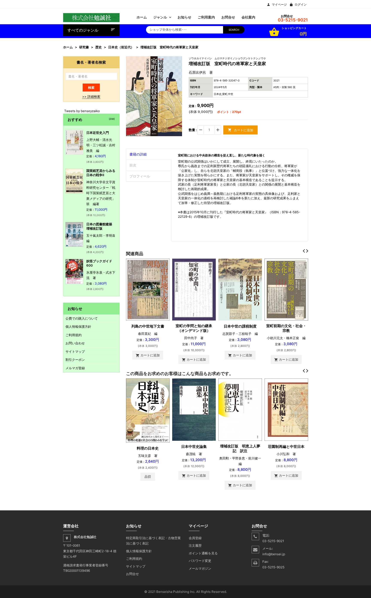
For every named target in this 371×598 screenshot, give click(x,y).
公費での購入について (81, 318)
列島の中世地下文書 (147, 326)
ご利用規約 (73, 335)
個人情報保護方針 (78, 327)
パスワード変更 (200, 561)
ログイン (301, 4)
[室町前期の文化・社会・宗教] (286, 289)
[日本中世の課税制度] (240, 289)
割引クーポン (75, 360)
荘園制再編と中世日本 (286, 446)
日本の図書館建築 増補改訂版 (100, 226)
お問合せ (132, 574)
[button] (178, 60)
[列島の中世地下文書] (148, 289)
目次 (132, 165)
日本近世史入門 (97, 133)
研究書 (84, 47)
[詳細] (111, 118)
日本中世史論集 (194, 446)
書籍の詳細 (138, 154)
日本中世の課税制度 (240, 326)
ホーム (68, 47)
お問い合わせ (75, 343)
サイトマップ (75, 351)
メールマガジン (200, 568)
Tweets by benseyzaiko (82, 111)
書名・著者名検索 (91, 62)
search (234, 29)
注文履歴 (195, 545)
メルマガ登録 (75, 368)
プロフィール (139, 176)
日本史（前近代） (121, 47)
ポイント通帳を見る (203, 553)
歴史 (98, 47)
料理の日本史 (148, 448)
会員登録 (195, 538)
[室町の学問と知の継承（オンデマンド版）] (194, 289)
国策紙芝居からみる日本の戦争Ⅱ (100, 173)
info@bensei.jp (273, 554)
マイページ (279, 4)
